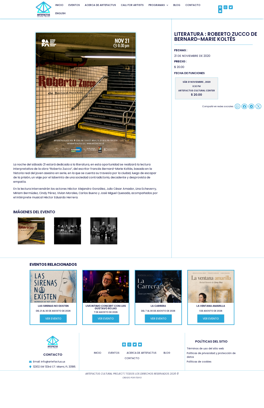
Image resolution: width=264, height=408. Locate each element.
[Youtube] (220, 11)
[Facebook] (220, 7)
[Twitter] (231, 7)
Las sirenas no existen (53, 306)
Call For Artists (132, 5)
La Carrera (158, 306)
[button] (237, 106)
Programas (157, 5)
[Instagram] (226, 7)
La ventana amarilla (210, 306)
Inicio (59, 5)
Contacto (192, 5)
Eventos (74, 5)
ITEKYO (138, 377)
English (60, 13)
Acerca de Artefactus (100, 5)
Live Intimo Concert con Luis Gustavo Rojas (106, 307)
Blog (176, 5)
